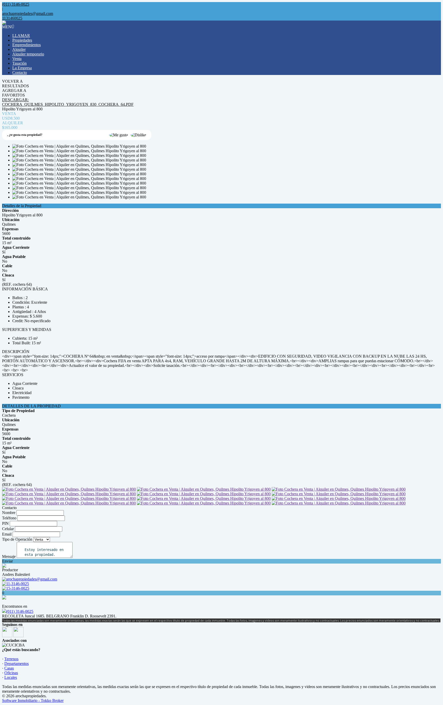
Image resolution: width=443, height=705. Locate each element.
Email (7, 534)
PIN (5, 523)
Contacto (19, 72)
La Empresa (22, 68)
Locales (10, 677)
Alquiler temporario (28, 54)
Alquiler (19, 49)
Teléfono (9, 518)
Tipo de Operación (17, 539)
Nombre (8, 512)
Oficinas (11, 673)
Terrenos (11, 659)
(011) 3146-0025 (19, 611)
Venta (17, 58)
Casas (9, 668)
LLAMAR (21, 35)
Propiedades (22, 40)
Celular (8, 529)
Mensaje (9, 556)
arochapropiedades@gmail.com (27, 13)
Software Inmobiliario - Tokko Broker (33, 700)
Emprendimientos (26, 45)
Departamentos (16, 663)
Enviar (7, 561)
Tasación (19, 63)
